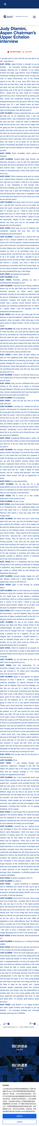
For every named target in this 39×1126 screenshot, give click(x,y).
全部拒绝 (19, 1122)
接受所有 (19, 1116)
